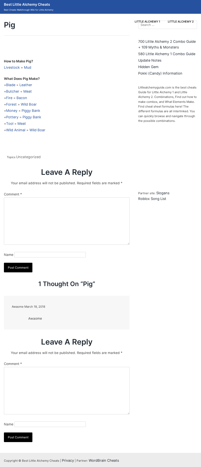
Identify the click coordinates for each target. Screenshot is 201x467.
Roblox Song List (152, 199)
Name (8, 255)
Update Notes (149, 60)
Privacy (68, 460)
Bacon (21, 98)
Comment (13, 194)
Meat (27, 91)
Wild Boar (29, 104)
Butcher (12, 91)
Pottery (12, 117)
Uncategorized (28, 157)
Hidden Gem (148, 67)
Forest (11, 104)
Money (11, 111)
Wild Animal (15, 130)
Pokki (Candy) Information (160, 73)
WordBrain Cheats (104, 460)
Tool (9, 123)
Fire (9, 98)
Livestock (12, 67)
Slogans (162, 193)
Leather (25, 85)
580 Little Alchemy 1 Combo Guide (166, 54)
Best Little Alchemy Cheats (27, 4)
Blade (10, 85)
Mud (27, 67)
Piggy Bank (31, 111)
